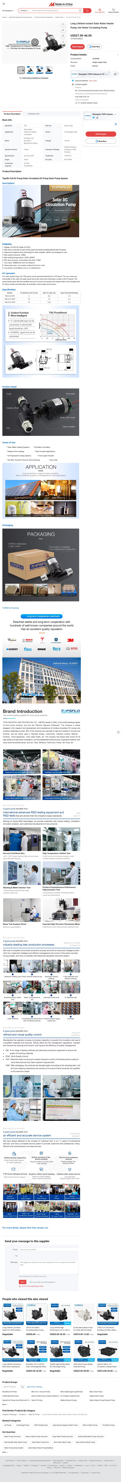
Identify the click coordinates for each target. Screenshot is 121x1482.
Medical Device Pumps (68, 1400)
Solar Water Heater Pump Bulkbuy (40, 1448)
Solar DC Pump (36, 1400)
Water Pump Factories (12, 1436)
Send (22, 1282)
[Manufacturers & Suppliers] (60, 4)
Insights (65, 1463)
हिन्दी (106, 1465)
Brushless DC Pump (9, 1391)
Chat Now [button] (96, 47)
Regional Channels (96, 1460)
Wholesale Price (71, 1460)
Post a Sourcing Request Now (31, 1286)
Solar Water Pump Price (40, 1442)
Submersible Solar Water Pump (15, 1442)
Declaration (85, 1473)
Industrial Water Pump (73, 17)
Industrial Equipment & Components (20, 17)
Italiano (62, 1465)
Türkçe (49, 1467)
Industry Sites (83, 1460)
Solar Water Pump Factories (62, 1436)
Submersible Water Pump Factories (91, 1436)
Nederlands (78, 1465)
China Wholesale (58, 1460)
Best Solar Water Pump (62, 1442)
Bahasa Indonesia (68, 1467)
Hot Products (10, 1460)
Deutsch (69, 1465)
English (19, 1465)
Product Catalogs (35, 1387)
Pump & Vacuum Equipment (44, 17)
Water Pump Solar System (13, 1448)
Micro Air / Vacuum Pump (40, 1391)
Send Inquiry (77, 47)
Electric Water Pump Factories (37, 1436)
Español (26, 1465)
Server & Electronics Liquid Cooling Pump (45, 1396)
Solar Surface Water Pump (85, 1442)
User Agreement (74, 1473)
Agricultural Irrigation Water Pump (65, 1425)
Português (34, 1465)
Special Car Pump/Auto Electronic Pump (16, 1400)
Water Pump (59, 17)
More (4, 1452)
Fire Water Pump (108, 1425)
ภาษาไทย (113, 1465)
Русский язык (53, 1465)
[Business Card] (116, 124)
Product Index (108, 1460)
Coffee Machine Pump (10, 1396)
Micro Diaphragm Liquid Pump (71, 1391)
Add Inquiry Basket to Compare (35, 78)
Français (43, 1465)
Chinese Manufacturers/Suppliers (39, 1460)
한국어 (93, 1465)
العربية (87, 1465)
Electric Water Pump (90, 1425)
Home (4, 17)
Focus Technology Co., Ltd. (45, 1473)
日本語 (100, 1465)
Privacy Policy (95, 1473)
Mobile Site (56, 1463)
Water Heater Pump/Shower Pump (102, 1400)
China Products (21, 1460)
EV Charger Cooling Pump (69, 1396)
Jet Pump (7, 1425)
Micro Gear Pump (96, 1391)
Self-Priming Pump (41, 1425)
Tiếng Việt (57, 1467)
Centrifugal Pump (22, 1425)
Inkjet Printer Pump (97, 1396)
